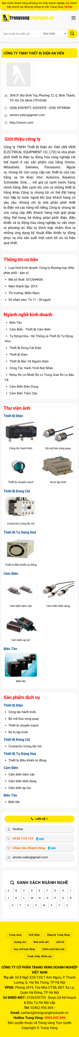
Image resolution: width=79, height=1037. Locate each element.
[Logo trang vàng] (27, 18)
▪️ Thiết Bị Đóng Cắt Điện (23, 348)
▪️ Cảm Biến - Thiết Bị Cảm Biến (28, 329)
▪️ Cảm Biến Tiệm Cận (21, 393)
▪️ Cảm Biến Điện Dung (21, 386)
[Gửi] (73, 33)
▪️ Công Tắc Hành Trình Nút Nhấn (29, 368)
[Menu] (74, 17)
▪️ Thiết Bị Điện (16, 355)
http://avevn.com (21, 122)
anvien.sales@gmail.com (27, 115)
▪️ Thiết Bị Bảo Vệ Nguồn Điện (26, 361)
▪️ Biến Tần (13, 323)
